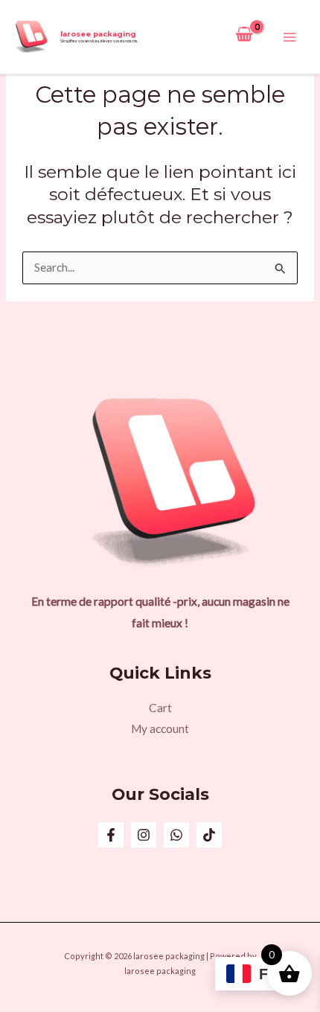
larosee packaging (98, 34)
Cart (160, 707)
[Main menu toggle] (289, 37)
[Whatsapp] (176, 835)
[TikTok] (209, 835)
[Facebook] (111, 835)
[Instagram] (143, 835)
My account (160, 728)
